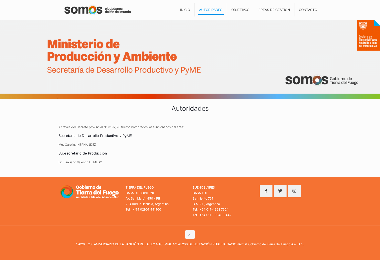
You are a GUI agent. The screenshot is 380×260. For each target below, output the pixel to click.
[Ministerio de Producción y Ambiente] (97, 10)
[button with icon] (266, 191)
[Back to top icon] (190, 234)
